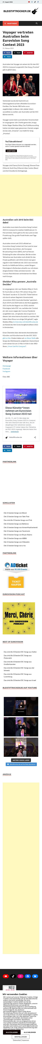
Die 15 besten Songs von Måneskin (17, 542)
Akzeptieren (11, 151)
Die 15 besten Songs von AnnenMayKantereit (21, 527)
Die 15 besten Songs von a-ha (15, 546)
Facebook (6, 369)
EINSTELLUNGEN (21, 1037)
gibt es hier (7, 338)
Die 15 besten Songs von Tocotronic (17, 531)
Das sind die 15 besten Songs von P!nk (18, 520)
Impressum (25, 1040)
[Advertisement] (21, 195)
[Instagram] (32, 2)
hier (6, 159)
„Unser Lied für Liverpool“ (16, 346)
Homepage (7, 366)
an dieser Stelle (30, 338)
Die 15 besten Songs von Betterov (16, 524)
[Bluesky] (35, 976)
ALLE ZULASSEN (12, 1032)
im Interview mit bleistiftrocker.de (25, 322)
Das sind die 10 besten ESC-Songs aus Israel (20, 680)
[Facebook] (38, 2)
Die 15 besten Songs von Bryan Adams (18, 535)
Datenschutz (17, 1040)
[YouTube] (29, 2)
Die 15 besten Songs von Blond (15, 513)
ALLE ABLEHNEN (30, 1032)
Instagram (6, 371)
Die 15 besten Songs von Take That (16, 516)
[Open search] (36, 23)
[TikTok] (35, 2)
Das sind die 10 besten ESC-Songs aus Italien (20, 652)
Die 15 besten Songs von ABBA (15, 538)
